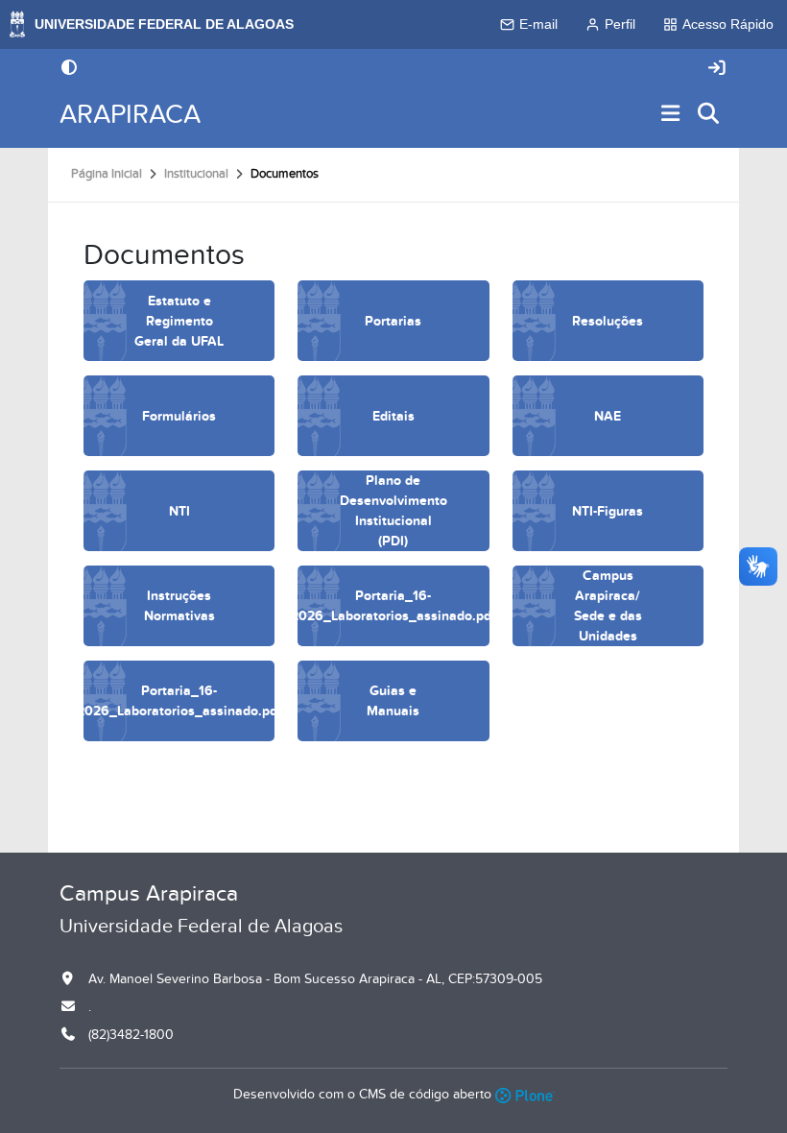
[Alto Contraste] (69, 69)
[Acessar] (716, 69)
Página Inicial (106, 173)
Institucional (196, 173)
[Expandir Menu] (671, 115)
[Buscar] (709, 115)
